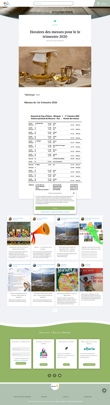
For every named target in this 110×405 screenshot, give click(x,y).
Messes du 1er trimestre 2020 (40, 102)
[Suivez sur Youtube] (59, 375)
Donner (44, 364)
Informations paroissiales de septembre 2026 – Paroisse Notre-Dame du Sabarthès (67, 249)
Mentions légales (61, 401)
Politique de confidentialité (57, 211)
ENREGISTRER (20, 363)
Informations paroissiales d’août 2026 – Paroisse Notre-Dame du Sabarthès (42, 295)
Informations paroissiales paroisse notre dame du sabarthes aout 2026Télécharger (42, 300)
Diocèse (55, 25)
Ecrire (66, 364)
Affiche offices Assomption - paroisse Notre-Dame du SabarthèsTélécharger (17, 300)
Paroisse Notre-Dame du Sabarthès (70, 218)
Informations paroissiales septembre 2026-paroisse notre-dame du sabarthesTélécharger (67, 255)
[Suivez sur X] (54, 375)
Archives (44, 397)
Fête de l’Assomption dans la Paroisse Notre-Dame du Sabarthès (18, 295)
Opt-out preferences (45, 211)
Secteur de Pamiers (18, 218)
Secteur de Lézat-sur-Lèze (92, 218)
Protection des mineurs (22, 397)
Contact (66, 397)
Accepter (55, 208)
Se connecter (89, 364)
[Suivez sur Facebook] (49, 375)
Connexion (87, 397)
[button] (74, 193)
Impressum (66, 211)
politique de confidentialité (21, 360)
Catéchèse (64, 264)
